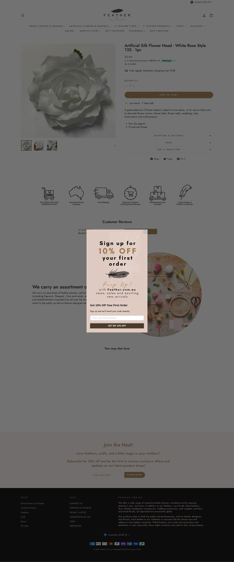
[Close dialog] (145, 232)
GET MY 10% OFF (117, 326)
